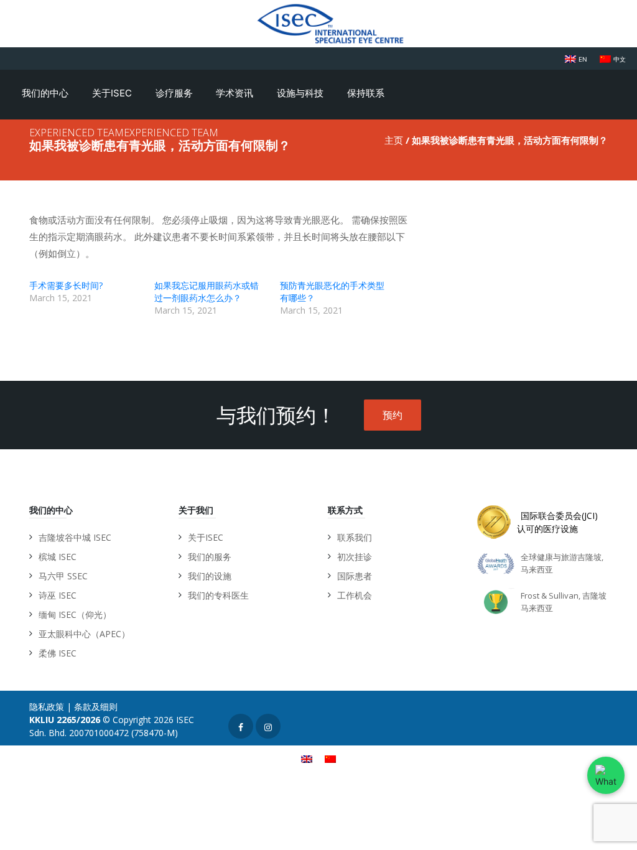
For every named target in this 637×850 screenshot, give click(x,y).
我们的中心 (46, 93)
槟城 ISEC (58, 557)
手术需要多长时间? (66, 285)
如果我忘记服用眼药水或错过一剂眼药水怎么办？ (206, 291)
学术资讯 (236, 93)
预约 (392, 415)
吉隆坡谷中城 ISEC (75, 537)
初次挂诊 (354, 557)
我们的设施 (209, 576)
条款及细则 (96, 706)
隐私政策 (46, 706)
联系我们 (354, 537)
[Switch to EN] (306, 758)
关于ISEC (113, 93)
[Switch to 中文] (330, 758)
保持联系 (367, 93)
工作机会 (354, 595)
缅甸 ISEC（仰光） (75, 614)
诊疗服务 (175, 93)
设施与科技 (301, 93)
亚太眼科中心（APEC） (84, 634)
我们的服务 (209, 557)
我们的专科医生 (218, 595)
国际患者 (354, 576)
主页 (393, 140)
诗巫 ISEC (58, 595)
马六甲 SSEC (63, 576)
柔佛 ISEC (58, 653)
